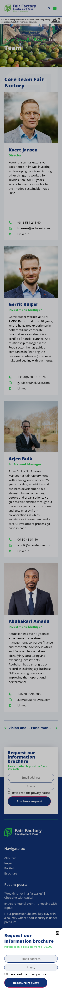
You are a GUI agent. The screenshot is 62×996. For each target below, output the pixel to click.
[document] (31, 498)
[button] (57, 933)
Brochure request (26, 983)
